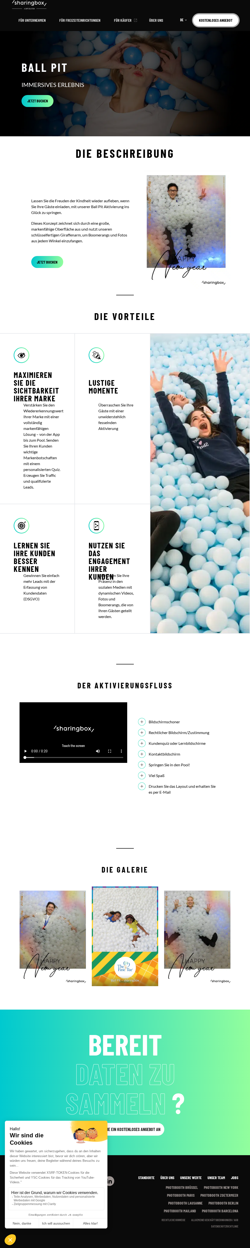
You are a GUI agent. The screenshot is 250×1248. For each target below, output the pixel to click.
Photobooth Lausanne (185, 1203)
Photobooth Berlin (223, 1203)
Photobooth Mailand (180, 1210)
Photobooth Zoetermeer (219, 1195)
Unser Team (216, 1177)
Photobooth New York (221, 1187)
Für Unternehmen (32, 20)
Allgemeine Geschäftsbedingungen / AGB (214, 1220)
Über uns (156, 20)
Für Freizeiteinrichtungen (79, 20)
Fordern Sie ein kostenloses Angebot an (125, 1129)
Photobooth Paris (181, 1195)
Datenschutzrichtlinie (224, 1226)
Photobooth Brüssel (182, 1187)
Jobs (234, 1177)
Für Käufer (123, 20)
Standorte (146, 1177)
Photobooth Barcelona (220, 1210)
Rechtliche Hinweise (173, 1220)
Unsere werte (191, 1177)
